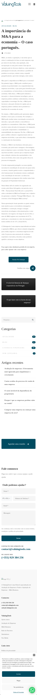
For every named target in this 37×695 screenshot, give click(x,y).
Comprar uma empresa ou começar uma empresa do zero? (19, 411)
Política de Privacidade (18, 692)
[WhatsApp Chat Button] (32, 690)
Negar (18, 680)
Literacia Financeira (18, 348)
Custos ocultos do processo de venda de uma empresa (19, 382)
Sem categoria (18, 353)
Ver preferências (18, 687)
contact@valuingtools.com (15, 549)
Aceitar (18, 674)
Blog (15, 26)
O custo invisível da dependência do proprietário (18, 392)
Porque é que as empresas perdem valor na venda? (19, 401)
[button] (34, 655)
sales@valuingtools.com (9, 608)
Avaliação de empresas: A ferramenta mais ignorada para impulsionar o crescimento (18, 372)
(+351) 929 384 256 (12, 557)
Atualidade (6, 26)
